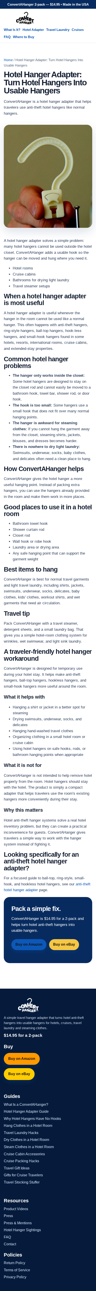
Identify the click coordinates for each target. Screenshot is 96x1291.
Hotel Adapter (33, 30)
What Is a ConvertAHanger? (26, 1104)
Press (8, 1216)
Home (8, 60)
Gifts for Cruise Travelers (23, 1175)
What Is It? (12, 30)
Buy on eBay (64, 944)
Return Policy (14, 1263)
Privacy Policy (15, 1277)
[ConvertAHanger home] (25, 18)
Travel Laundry (57, 30)
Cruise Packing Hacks (21, 1161)
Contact (10, 1244)
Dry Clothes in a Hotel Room (26, 1140)
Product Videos (16, 1209)
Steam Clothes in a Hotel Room (29, 1147)
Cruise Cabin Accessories (24, 1154)
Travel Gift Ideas (16, 1168)
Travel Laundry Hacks (21, 1133)
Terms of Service (17, 1270)
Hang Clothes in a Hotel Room (28, 1125)
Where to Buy (23, 37)
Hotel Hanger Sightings (22, 1230)
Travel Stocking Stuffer (22, 1182)
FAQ (7, 37)
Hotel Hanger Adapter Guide (26, 1111)
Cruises (78, 30)
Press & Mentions (18, 1223)
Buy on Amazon (28, 944)
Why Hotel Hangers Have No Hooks (32, 1119)
